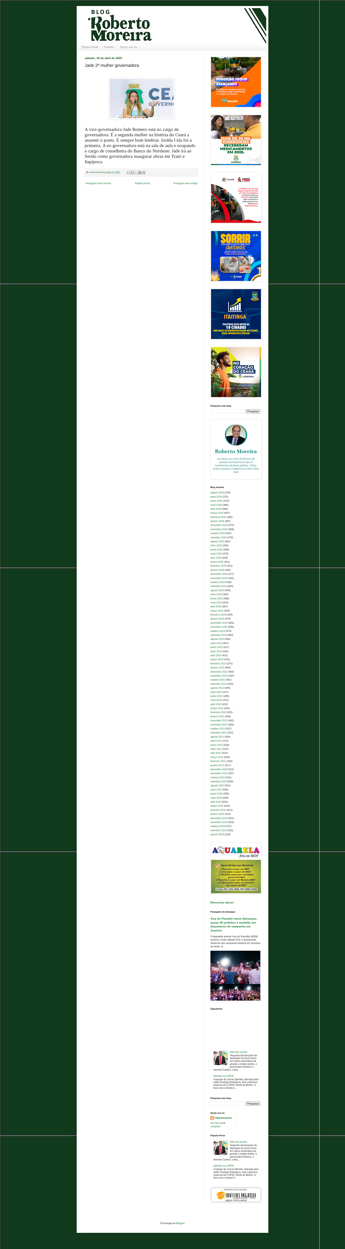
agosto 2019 (217, 834)
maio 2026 (216, 505)
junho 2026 (216, 500)
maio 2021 (216, 749)
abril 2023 (215, 655)
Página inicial (89, 46)
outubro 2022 (217, 679)
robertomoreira (223, 1118)
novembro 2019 (219, 822)
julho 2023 (216, 643)
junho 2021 (216, 745)
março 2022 (216, 708)
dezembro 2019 (219, 818)
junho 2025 (216, 549)
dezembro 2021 (219, 720)
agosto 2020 (217, 785)
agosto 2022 (217, 688)
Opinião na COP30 (223, 1076)
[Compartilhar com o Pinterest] (144, 173)
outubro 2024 (217, 582)
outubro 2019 (217, 826)
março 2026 (216, 513)
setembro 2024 (218, 586)
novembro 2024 (219, 578)
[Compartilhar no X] (136, 173)
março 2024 (216, 610)
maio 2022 (216, 700)
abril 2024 (215, 606)
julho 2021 (216, 740)
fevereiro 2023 (218, 663)
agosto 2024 (217, 590)
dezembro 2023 (219, 623)
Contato (109, 46)
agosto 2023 (217, 639)
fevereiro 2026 (218, 517)
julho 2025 (216, 545)
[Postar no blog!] (132, 173)
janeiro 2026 (217, 521)
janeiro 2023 (217, 667)
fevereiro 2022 (218, 712)
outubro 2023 (217, 631)
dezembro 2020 (219, 769)
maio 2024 (216, 602)
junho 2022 (216, 696)
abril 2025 (215, 557)
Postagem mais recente (98, 183)
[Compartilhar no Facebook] (140, 173)
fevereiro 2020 (218, 810)
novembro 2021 (219, 724)
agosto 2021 (217, 736)
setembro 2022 (218, 684)
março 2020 (216, 805)
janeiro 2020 (217, 814)
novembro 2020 (219, 773)
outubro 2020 (217, 777)
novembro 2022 (219, 675)
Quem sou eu (128, 46)
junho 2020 (216, 793)
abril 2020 (215, 801)
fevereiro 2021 (218, 761)
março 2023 (216, 659)
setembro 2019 (218, 830)
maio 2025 (216, 553)
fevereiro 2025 (218, 565)
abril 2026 (215, 509)
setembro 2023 (218, 635)
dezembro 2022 (219, 671)
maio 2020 (216, 797)
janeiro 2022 (217, 716)
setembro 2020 (218, 781)
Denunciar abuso (222, 902)
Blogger (180, 1223)
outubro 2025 (217, 533)
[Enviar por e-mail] (129, 173)
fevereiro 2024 (218, 614)
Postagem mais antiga (185, 183)
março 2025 (216, 561)
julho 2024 (216, 594)
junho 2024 (216, 598)
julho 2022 (216, 692)
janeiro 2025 (217, 570)
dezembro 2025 (219, 525)
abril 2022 (215, 704)
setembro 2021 (218, 732)
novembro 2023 (219, 626)
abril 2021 (215, 753)
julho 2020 (216, 789)
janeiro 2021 (217, 765)
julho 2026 (216, 496)
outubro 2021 (217, 728)
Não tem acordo (238, 1052)
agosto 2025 (217, 541)
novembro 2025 (219, 529)
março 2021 (216, 757)
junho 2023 (216, 647)
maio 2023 (216, 651)
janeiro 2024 (217, 618)
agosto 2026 (217, 492)
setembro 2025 (218, 537)
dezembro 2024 (219, 574)
